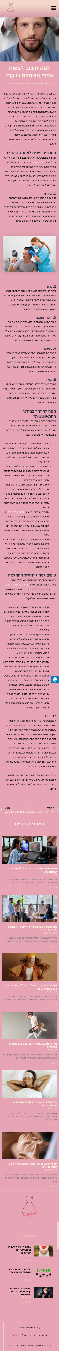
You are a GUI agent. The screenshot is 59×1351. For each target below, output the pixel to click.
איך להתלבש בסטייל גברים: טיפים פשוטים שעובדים (33, 1045)
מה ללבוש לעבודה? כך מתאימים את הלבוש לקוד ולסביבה (32, 928)
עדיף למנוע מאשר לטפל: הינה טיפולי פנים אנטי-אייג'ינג (33, 1165)
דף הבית (49, 83)
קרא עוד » (53, 888)
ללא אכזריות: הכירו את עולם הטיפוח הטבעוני (19, 1271)
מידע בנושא (38, 162)
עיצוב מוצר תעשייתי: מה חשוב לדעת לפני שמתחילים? (33, 870)
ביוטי (42, 83)
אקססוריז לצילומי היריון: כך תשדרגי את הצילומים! (19, 1250)
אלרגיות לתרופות (16, 512)
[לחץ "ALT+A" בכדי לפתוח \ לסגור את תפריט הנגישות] (55, 679)
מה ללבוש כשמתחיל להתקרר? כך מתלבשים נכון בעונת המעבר (31, 987)
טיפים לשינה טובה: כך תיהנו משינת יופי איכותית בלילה (34, 1103)
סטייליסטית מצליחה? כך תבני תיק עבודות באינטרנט (20, 1291)
